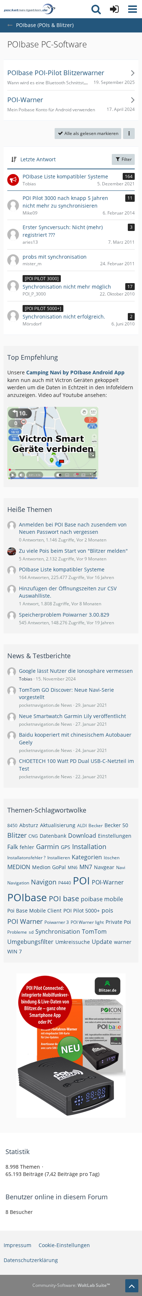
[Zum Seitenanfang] (131, 1285)
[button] (132, 9)
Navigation (18, 883)
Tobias (25, 679)
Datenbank (53, 835)
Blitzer (17, 835)
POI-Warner (108, 882)
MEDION (18, 867)
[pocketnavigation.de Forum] (29, 9)
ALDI (82, 825)
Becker (95, 825)
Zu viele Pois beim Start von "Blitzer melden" (73, 550)
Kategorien (87, 857)
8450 (12, 825)
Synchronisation (57, 931)
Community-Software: (71, 1285)
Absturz (28, 825)
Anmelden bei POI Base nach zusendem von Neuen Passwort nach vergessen (73, 528)
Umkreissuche (72, 941)
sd (31, 932)
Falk (12, 847)
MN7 (85, 867)
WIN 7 (14, 951)
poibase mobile (102, 899)
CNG (33, 836)
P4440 (64, 883)
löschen (111, 858)
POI (81, 880)
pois (107, 910)
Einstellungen (114, 835)
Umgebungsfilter (30, 942)
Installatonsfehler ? (26, 858)
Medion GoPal (49, 867)
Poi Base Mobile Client (34, 910)
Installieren (58, 858)
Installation (89, 846)
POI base (64, 898)
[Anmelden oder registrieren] (114, 9)
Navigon (43, 882)
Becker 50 (116, 825)
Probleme (17, 932)
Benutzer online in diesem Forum (56, 1196)
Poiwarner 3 (56, 922)
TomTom (94, 931)
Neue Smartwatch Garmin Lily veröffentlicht (72, 716)
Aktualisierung (57, 825)
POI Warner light (87, 922)
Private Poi (118, 921)
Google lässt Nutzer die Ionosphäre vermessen (76, 670)
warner (122, 941)
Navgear (104, 867)
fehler (27, 847)
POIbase (27, 897)
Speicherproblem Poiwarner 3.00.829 (64, 614)
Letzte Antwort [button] (38, 159)
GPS (65, 847)
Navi (120, 867)
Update (102, 942)
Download (82, 836)
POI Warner (25, 921)
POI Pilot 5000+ (81, 910)
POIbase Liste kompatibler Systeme (61, 569)
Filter (126, 159)
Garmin (47, 846)
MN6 (73, 867)
